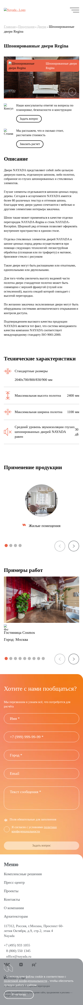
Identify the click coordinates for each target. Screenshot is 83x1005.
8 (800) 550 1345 (18, 951)
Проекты (11, 891)
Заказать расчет (30, 144)
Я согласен (19, 994)
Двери (41, 27)
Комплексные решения (23, 874)
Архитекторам (16, 916)
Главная (10, 27)
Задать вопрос (29, 118)
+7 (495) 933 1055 (17, 945)
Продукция (26, 27)
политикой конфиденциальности (25, 980)
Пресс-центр (14, 882)
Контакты (12, 899)
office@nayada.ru (18, 956)
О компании (14, 908)
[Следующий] (72, 92)
